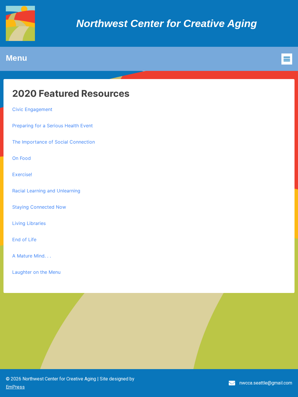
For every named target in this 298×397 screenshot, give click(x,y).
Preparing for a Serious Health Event (52, 125)
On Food (21, 158)
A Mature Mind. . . (31, 256)
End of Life (24, 239)
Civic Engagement (32, 109)
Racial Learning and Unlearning (46, 191)
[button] (286, 59)
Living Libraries (29, 223)
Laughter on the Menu (36, 272)
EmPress (15, 387)
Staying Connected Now (39, 207)
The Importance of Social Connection (53, 142)
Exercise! (22, 174)
